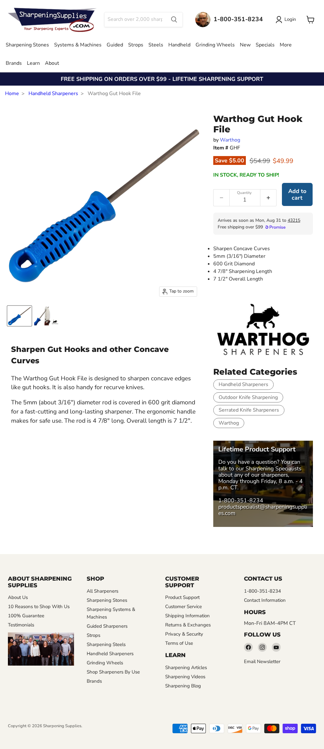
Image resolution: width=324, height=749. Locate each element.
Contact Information (265, 600)
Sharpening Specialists (273, 468)
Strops (135, 44)
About (52, 63)
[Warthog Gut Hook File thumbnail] (19, 316)
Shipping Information (187, 616)
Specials (265, 44)
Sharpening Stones (27, 44)
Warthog (230, 139)
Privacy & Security (184, 634)
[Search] (174, 19)
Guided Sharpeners (107, 626)
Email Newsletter (262, 661)
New (245, 44)
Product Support (182, 597)
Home (12, 93)
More (286, 44)
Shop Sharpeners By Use (113, 672)
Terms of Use (179, 643)
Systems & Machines (78, 44)
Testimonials (21, 625)
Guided (115, 44)
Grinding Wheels (215, 44)
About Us (18, 597)
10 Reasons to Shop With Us (39, 606)
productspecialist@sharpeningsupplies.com (262, 510)
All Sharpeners (102, 591)
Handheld (179, 44)
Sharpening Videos (185, 676)
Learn (33, 63)
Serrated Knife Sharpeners (249, 410)
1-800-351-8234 (240, 500)
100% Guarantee (26, 616)
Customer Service (183, 606)
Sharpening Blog (183, 686)
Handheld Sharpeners (53, 93)
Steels (155, 44)
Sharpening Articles (186, 667)
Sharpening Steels (106, 644)
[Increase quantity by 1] (268, 197)
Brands (14, 63)
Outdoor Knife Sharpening (248, 397)
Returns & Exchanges (188, 625)
